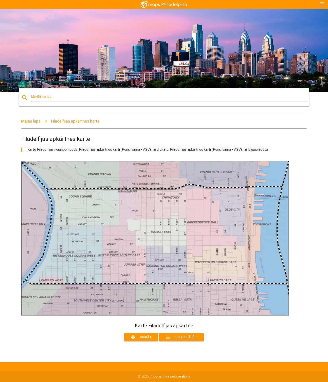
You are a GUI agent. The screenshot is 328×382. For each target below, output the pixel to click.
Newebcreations (177, 376)
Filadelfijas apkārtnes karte (75, 121)
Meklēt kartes (41, 97)
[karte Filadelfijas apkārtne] (155, 314)
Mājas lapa (31, 121)
